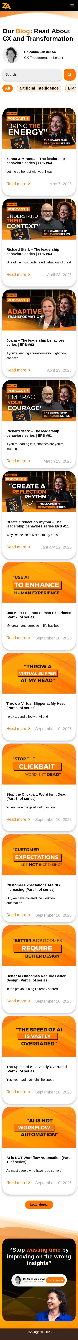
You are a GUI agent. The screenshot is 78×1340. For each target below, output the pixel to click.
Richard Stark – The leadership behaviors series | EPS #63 (32, 252)
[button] (72, 5)
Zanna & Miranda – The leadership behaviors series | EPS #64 (35, 161)
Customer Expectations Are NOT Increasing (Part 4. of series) (34, 887)
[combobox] (32, 75)
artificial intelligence (39, 88)
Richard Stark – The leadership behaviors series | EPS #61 (32, 433)
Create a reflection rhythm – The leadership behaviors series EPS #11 (37, 524)
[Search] (70, 75)
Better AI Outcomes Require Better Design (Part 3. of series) (36, 978)
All (7, 88)
